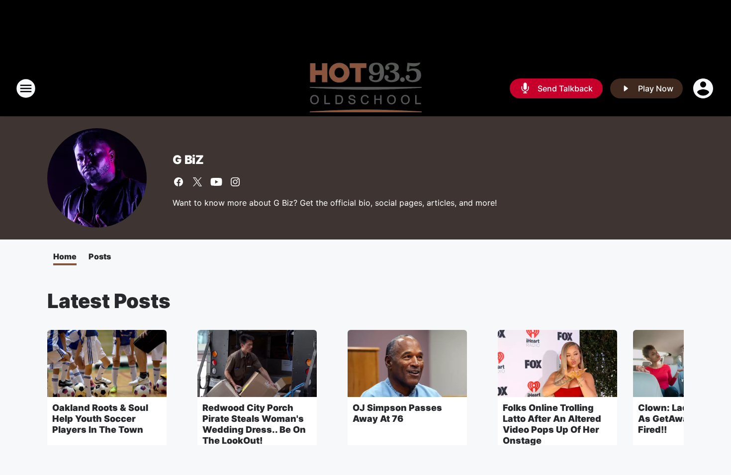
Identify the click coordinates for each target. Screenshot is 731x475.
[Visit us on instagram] (235, 182)
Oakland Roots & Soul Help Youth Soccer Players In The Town (100, 418)
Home (65, 256)
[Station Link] (366, 88)
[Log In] (704, 88)
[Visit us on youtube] (216, 182)
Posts (100, 256)
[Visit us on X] (197, 182)
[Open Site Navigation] (26, 88)
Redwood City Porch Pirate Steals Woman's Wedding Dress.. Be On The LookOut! (254, 424)
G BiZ (188, 160)
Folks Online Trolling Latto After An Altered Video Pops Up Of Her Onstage (552, 424)
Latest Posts (109, 301)
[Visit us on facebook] (178, 182)
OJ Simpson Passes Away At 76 (397, 413)
